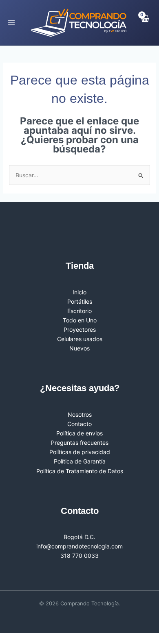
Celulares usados (79, 338)
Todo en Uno (80, 320)
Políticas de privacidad (79, 451)
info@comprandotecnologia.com (79, 546)
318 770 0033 (79, 555)
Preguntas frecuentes (79, 442)
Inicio (79, 292)
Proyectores (80, 329)
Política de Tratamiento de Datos (79, 471)
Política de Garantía (80, 461)
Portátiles (79, 301)
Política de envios (79, 433)
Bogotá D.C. (79, 536)
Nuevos (79, 348)
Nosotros (80, 414)
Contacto (79, 423)
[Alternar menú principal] (11, 23)
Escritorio (79, 310)
